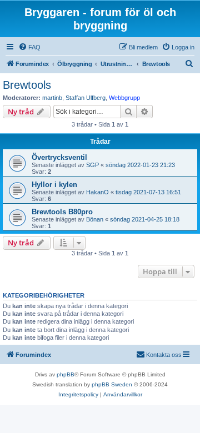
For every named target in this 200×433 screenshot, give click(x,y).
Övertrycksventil (59, 157)
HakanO (97, 192)
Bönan (94, 219)
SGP (92, 165)
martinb (52, 97)
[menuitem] (29, 47)
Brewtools (27, 85)
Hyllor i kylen (54, 184)
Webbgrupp (124, 97)
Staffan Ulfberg (86, 97)
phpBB (65, 374)
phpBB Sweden (112, 384)
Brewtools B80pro (62, 212)
